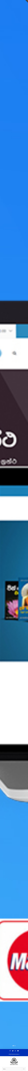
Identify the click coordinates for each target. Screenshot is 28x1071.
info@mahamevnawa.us (14, 1054)
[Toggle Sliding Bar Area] (26, 1)
